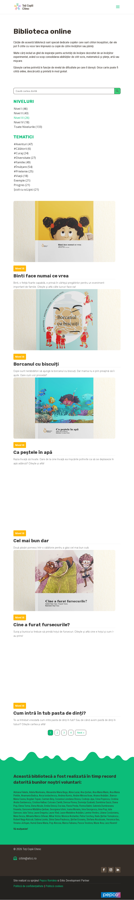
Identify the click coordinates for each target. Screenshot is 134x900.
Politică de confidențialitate (28, 886)
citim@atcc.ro (27, 858)
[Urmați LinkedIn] (118, 870)
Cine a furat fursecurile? (41, 625)
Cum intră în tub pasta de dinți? (49, 713)
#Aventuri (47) (23, 144)
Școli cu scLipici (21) (26, 189)
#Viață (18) (21, 176)
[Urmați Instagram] (111, 870)
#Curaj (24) (21, 153)
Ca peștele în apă (32, 452)
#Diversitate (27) (25, 158)
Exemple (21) (22, 180)
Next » (80, 732)
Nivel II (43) (21, 113)
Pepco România (48, 880)
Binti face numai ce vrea (41, 276)
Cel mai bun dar (31, 541)
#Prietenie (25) (23, 171)
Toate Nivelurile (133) (28, 127)
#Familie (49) (22, 162)
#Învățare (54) (23, 167)
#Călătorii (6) (22, 149)
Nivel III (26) (21, 118)
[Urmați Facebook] (104, 870)
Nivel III (19, 268)
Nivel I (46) (21, 109)
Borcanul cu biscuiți (36, 364)
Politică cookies (54, 886)
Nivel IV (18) (21, 122)
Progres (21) (22, 185)
